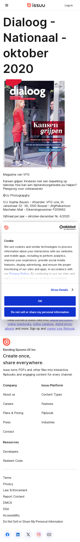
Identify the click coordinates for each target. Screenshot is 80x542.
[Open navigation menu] (6, 5)
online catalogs (43, 324)
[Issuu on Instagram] (38, 534)
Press (7, 422)
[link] (69, 5)
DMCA (7, 502)
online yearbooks (19, 324)
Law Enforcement (15, 490)
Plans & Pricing (13, 413)
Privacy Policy (19, 273)
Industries (48, 422)
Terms (7, 477)
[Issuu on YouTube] (49, 534)
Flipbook (47, 413)
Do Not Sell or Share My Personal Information (33, 521)
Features (47, 404)
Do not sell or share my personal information (40, 311)
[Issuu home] (36, 5)
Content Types (51, 394)
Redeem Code (13, 461)
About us (9, 394)
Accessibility (11, 515)
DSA (6, 509)
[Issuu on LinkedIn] (17, 534)
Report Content (14, 496)
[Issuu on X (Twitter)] (28, 534)
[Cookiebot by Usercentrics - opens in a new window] (59, 227)
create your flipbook (61, 328)
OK (40, 301)
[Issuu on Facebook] (7, 534)
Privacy (8, 484)
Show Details (59, 289)
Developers (10, 451)
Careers (8, 404)
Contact (8, 431)
